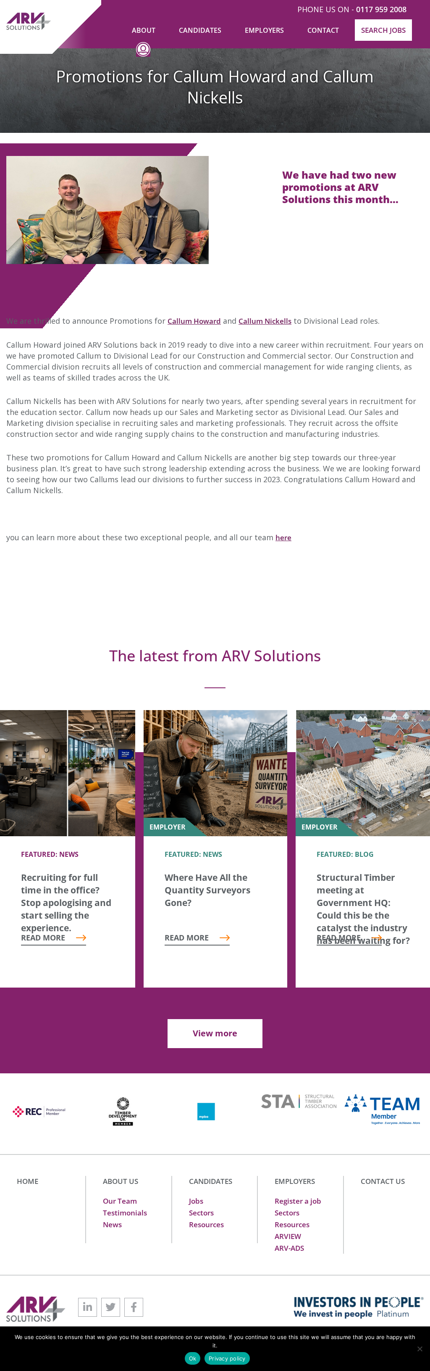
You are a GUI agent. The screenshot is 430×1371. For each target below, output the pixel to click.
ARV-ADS (289, 1248)
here (283, 537)
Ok (193, 1358)
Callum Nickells (265, 321)
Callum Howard (194, 321)
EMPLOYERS (295, 1181)
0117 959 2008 (381, 9)
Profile (143, 55)
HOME (27, 1181)
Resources (206, 1224)
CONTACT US (383, 1181)
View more (215, 1033)
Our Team (120, 1201)
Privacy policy (227, 1358)
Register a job (298, 1201)
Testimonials (125, 1213)
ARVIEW (288, 1236)
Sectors (201, 1213)
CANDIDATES (210, 1181)
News (112, 1224)
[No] (419, 1349)
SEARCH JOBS (383, 30)
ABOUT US (120, 1181)
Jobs (196, 1201)
